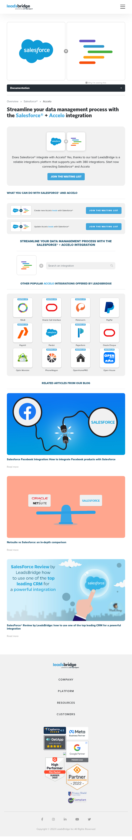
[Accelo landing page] (96, 51)
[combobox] (80, 265)
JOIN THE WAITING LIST (66, 177)
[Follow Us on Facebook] (42, 819)
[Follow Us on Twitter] (89, 819)
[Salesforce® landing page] (36, 51)
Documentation (20, 88)
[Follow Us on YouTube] (77, 819)
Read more (13, 467)
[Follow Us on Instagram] (53, 819)
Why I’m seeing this (96, 83)
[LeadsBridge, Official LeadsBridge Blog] (20, 7)
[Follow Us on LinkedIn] (65, 819)
